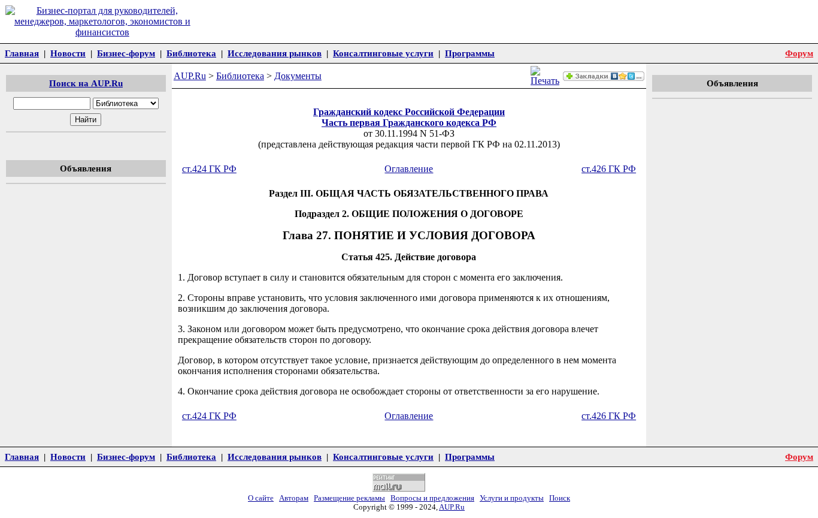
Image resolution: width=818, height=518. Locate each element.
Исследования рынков (275, 53)
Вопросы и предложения (432, 498)
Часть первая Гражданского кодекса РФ (409, 123)
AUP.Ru (190, 76)
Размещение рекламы (349, 498)
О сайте (261, 498)
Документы (298, 76)
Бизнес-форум (126, 53)
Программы (470, 53)
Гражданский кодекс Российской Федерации (409, 112)
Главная (22, 53)
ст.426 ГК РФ (608, 169)
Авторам (293, 498)
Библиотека (191, 53)
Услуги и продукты (512, 498)
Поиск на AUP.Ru (86, 83)
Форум (799, 53)
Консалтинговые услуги (383, 53)
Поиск (559, 498)
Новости (68, 53)
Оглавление (408, 169)
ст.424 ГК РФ (209, 169)
